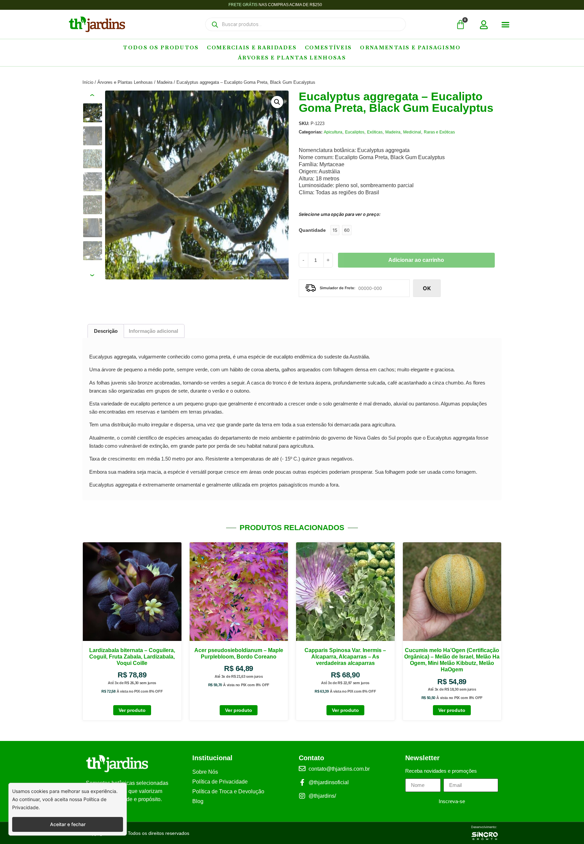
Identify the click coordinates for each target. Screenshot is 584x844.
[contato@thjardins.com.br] (302, 768)
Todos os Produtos (161, 47)
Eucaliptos (354, 132)
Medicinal (412, 132)
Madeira (164, 82)
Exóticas (375, 132)
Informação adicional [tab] (153, 331)
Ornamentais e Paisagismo (410, 47)
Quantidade (312, 230)
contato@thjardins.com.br (339, 769)
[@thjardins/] (302, 796)
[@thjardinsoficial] (302, 782)
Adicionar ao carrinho (416, 260)
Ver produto (132, 710)
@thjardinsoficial (329, 782)
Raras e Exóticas (439, 132)
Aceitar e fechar (68, 824)
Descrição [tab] (106, 331)
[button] (505, 24)
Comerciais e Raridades (252, 47)
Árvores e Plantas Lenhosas (292, 57)
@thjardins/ (322, 796)
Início (87, 82)
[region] (67, 809)
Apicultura (333, 132)
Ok (427, 288)
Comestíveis (328, 47)
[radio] (335, 230)
